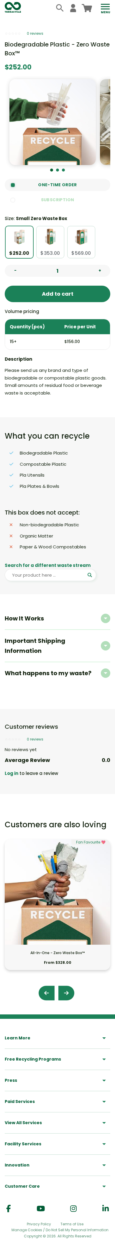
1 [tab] (51, 170)
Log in (11, 773)
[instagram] (73, 1209)
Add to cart (57, 293)
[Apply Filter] (90, 575)
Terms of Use (71, 1224)
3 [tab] (63, 170)
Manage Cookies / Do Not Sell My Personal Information (60, 1230)
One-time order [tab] (57, 185)
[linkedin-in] (105, 1209)
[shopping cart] (87, 8)
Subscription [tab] (57, 200)
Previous (47, 993)
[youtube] (41, 1209)
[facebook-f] (8, 1209)
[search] (60, 8)
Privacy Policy (39, 1224)
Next (66, 993)
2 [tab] (57, 170)
